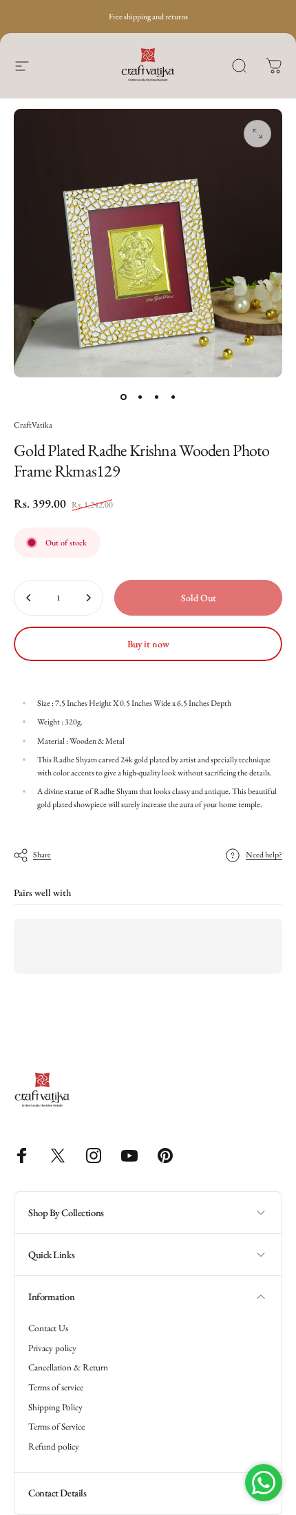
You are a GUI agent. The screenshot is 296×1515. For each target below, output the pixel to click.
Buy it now (148, 644)
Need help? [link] (264, 855)
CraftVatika (33, 424)
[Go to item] (123, 396)
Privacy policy (52, 1348)
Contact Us (48, 1328)
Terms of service (55, 1387)
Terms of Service (56, 1426)
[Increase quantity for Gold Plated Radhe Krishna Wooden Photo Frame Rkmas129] (88, 598)
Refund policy (53, 1446)
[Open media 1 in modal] (257, 133)
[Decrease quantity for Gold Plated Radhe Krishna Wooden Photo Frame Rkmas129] (28, 598)
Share (42, 854)
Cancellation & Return (68, 1367)
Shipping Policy (55, 1407)
